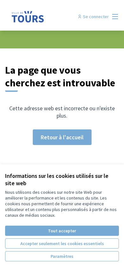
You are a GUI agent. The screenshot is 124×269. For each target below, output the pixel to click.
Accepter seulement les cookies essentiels (62, 243)
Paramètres (62, 256)
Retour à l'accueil (62, 137)
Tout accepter (62, 231)
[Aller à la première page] (47, 16)
